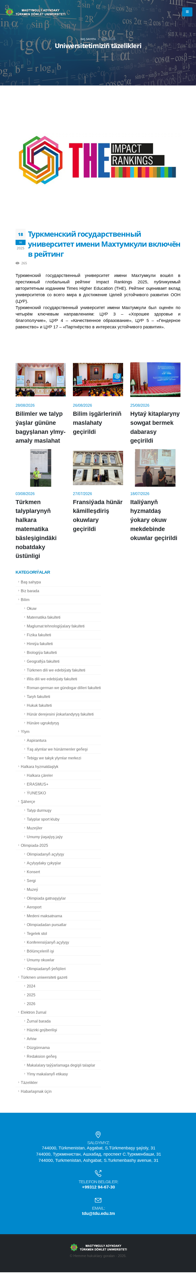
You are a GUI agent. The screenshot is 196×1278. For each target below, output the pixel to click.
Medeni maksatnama (44, 916)
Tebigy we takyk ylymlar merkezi (54, 758)
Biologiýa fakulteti (42, 652)
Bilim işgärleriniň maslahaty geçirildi (97, 422)
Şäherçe (28, 801)
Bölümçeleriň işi (40, 951)
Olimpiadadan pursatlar (46, 924)
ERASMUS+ (37, 784)
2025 (31, 995)
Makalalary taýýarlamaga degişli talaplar (61, 1065)
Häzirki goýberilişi (42, 1030)
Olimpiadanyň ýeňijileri (46, 969)
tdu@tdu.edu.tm (98, 1213)
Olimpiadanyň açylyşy (45, 854)
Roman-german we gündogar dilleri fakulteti (64, 688)
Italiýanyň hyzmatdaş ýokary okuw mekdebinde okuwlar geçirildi (153, 520)
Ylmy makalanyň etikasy (47, 1074)
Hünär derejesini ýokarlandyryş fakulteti (60, 714)
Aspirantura (36, 740)
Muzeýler (34, 828)
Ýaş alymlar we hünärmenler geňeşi (57, 749)
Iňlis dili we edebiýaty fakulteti (52, 679)
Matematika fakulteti (43, 617)
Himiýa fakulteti (40, 644)
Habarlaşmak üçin (36, 1091)
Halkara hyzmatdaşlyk (39, 766)
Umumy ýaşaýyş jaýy (45, 837)
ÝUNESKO (36, 793)
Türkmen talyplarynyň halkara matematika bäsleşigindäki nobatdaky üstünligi (36, 529)
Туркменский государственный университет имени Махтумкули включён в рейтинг (104, 244)
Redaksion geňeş (42, 1056)
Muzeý (32, 889)
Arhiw (32, 1039)
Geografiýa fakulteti (43, 661)
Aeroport (34, 907)
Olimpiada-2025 (34, 845)
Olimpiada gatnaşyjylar (46, 898)
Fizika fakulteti (39, 635)
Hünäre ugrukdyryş (43, 723)
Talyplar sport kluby (43, 819)
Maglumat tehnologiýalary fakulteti (56, 626)
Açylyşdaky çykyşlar (44, 863)
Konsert (33, 872)
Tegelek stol (37, 933)
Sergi (31, 880)
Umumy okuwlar (40, 960)
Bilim (25, 599)
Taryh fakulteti (38, 696)
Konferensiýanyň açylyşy (48, 942)
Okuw (32, 608)
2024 (31, 986)
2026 (31, 1004)
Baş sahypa (88, 39)
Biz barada (30, 591)
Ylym (25, 731)
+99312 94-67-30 (98, 1187)
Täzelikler (29, 1082)
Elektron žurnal (33, 1012)
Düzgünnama (38, 1047)
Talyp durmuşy (39, 810)
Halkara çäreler (40, 775)
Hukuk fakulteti (39, 705)
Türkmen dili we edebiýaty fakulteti (56, 670)
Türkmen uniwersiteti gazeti (44, 977)
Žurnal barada (39, 1021)
